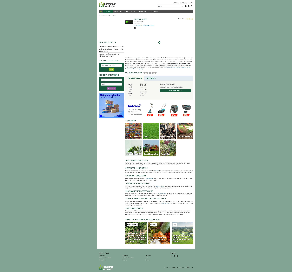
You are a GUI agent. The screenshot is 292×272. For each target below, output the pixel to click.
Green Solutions (175, 267)
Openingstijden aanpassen (175, 90)
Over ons (190, 2)
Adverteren (183, 2)
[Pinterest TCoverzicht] (192, 6)
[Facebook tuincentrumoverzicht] (189, 6)
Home (100, 15)
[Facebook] (135, 28)
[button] (159, 42)
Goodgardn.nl (102, 260)
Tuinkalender (142, 11)
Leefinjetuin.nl (102, 255)
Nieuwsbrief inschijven (128, 258)
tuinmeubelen (149, 178)
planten (157, 171)
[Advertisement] (111, 29)
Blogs (116, 11)
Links (192, 267)
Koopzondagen (153, 11)
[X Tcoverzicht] (186, 6)
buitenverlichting (160, 186)
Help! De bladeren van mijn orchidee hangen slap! (111, 46)
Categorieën (124, 11)
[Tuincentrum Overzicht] (108, 4)
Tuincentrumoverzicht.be (105, 258)
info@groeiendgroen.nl (148, 25)
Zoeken (111, 69)
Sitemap (188, 267)
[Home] (101, 11)
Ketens (133, 11)
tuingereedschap (162, 193)
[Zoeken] (182, 6)
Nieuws (147, 258)
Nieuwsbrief (176, 2)
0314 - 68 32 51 (138, 25)
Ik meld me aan (111, 88)
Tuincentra (107, 11)
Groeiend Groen (112, 15)
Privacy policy (182, 267)
